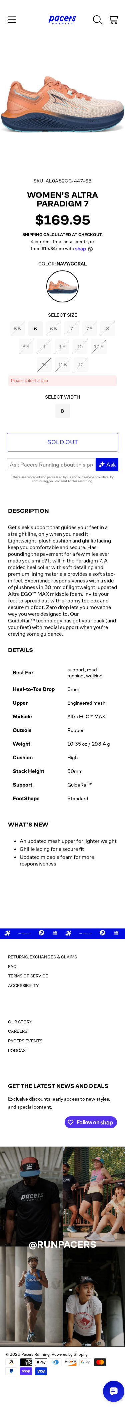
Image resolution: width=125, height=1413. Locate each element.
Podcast (18, 1050)
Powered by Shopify (69, 1354)
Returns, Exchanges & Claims (42, 956)
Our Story (20, 1021)
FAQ (12, 966)
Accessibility (23, 985)
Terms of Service (28, 975)
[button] (11, 20)
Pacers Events (25, 1040)
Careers (17, 1031)
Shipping (32, 234)
